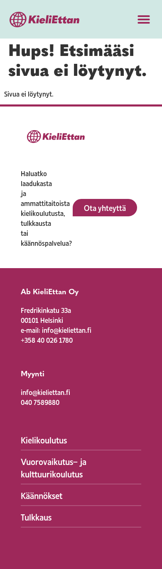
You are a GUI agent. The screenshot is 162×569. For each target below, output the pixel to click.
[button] (144, 19)
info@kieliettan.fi (45, 391)
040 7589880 (40, 401)
